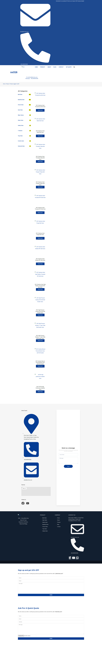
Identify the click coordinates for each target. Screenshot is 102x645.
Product (42, 67)
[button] (74, 67)
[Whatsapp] (77, 557)
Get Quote (69, 67)
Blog (55, 67)
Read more (40, 110)
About (49, 67)
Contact (61, 67)
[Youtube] (27, 503)
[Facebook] (22, 503)
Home (36, 67)
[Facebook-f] (69, 557)
